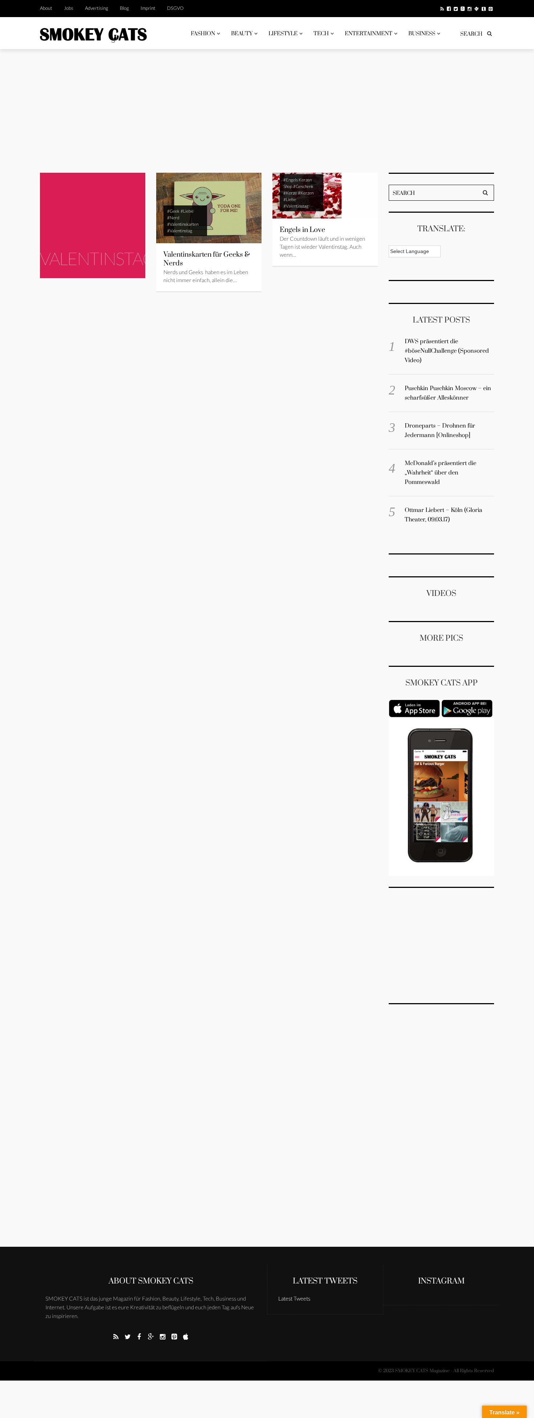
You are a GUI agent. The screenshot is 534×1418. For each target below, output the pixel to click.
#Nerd (173, 217)
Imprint (148, 8)
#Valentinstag (179, 230)
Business (421, 33)
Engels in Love (302, 230)
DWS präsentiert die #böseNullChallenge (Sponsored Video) (447, 351)
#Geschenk (303, 186)
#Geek (173, 211)
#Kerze (290, 193)
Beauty (241, 33)
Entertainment (368, 33)
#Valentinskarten (182, 224)
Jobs (68, 8)
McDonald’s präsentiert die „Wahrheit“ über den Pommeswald (440, 473)
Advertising (96, 8)
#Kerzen (305, 193)
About (46, 8)
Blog (124, 8)
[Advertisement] (267, 111)
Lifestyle (283, 33)
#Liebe (187, 211)
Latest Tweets (325, 1281)
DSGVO (175, 8)
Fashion (203, 33)
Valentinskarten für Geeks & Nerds (206, 259)
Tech (321, 33)
